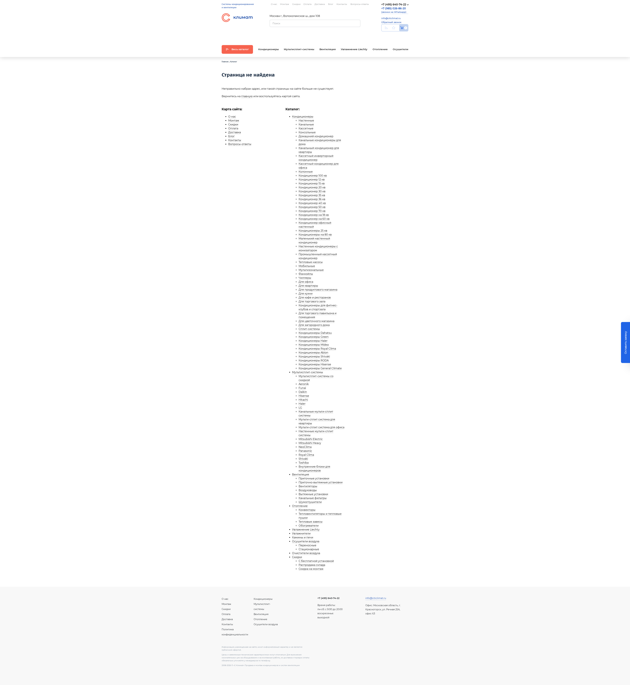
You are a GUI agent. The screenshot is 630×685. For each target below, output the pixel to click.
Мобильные (307, 266)
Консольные (307, 132)
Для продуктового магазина (318, 289)
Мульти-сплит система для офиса (321, 427)
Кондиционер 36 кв (312, 199)
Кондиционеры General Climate (320, 368)
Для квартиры (308, 285)
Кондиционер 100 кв (313, 175)
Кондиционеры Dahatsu (315, 332)
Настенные (306, 120)
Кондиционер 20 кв (312, 187)
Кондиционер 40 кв (312, 203)
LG (300, 407)
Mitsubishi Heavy (310, 443)
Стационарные (309, 549)
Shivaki (303, 458)
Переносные (307, 545)
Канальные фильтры (313, 498)
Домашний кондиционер (316, 136)
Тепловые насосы (311, 262)
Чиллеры (305, 277)
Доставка (234, 132)
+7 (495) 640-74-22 (328, 598)
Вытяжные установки (313, 494)
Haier (302, 403)
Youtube (383, 35)
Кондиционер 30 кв (312, 191)
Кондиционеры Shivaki (314, 356)
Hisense (304, 395)
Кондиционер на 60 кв (314, 218)
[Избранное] (393, 27)
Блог (231, 136)
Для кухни (306, 293)
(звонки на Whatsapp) (393, 10)
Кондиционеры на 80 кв (315, 234)
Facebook (399, 35)
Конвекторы (307, 509)
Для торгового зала (312, 301)
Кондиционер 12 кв (312, 179)
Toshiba (304, 462)
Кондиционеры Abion (313, 352)
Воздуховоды (308, 490)
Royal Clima (306, 454)
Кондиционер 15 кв (312, 183)
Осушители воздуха (305, 541)
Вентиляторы (308, 486)
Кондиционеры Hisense (315, 364)
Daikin (303, 391)
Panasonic (305, 450)
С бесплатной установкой (316, 561)
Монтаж (233, 120)
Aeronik (304, 384)
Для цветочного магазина (316, 321)
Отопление (300, 506)
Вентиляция (300, 474)
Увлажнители (301, 533)
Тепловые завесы (311, 521)
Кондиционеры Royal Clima (317, 348)
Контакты (234, 140)
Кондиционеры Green (314, 336)
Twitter (406, 35)
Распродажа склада (312, 565)
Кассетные (306, 128)
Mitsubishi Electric (311, 439)
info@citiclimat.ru (391, 18)
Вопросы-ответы (239, 144)
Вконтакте (391, 36)
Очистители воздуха (306, 553)
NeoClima (305, 447)
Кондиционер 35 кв (312, 195)
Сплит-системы (309, 329)
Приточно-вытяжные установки (321, 482)
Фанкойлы (306, 273)
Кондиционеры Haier (313, 340)
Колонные (306, 171)
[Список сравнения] (386, 27)
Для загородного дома (314, 325)
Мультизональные (311, 270)
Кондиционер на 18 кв (314, 214)
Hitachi (303, 399)
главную (247, 96)
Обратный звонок (391, 22)
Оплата (233, 128)
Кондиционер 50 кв (312, 207)
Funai (302, 388)
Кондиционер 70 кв (312, 211)
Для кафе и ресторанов (315, 297)
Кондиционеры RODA (314, 360)
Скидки (233, 124)
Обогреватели (309, 525)
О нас (232, 116)
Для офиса (306, 281)
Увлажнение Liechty (306, 529)
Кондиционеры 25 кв (313, 230)
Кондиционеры (302, 116)
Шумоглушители (310, 502)
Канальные (306, 124)
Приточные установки (314, 478)
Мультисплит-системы (307, 372)
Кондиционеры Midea (314, 344)
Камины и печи (302, 537)
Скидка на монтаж (311, 568)
